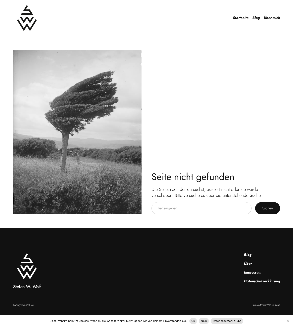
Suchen (267, 208)
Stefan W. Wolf (27, 286)
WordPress (273, 305)
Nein (204, 320)
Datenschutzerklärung (227, 320)
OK (193, 320)
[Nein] (288, 321)
